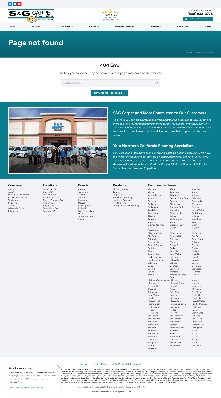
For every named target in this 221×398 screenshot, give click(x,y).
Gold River (175, 251)
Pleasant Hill (154, 301)
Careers (11, 206)
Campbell (196, 207)
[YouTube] (19, 4)
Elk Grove (196, 233)
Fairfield (152, 239)
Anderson (82, 189)
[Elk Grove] (59, 195)
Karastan (82, 200)
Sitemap (84, 364)
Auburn (195, 195)
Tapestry (82, 219)
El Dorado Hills (155, 233)
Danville (152, 222)
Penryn (173, 295)
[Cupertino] (59, 189)
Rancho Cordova (178, 304)
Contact (12, 189)
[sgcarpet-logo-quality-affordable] (31, 15)
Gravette (196, 254)
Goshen (195, 251)
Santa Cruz (153, 325)
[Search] (156, 83)
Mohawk (82, 208)
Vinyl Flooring (119, 203)
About (11, 192)
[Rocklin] (59, 203)
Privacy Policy (15, 211)
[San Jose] (59, 211)
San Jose (196, 316)
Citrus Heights (176, 213)
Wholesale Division (17, 208)
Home (189, 53)
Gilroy (151, 251)
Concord (152, 219)
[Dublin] (59, 192)
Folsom (195, 242)
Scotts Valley (198, 325)
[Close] (58, 366)
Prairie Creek (154, 304)
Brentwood (197, 204)
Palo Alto (174, 292)
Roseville (174, 313)
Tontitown (175, 337)
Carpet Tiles (118, 195)
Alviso (151, 192)
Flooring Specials (121, 189)
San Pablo (153, 322)
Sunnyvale (153, 334)
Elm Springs (153, 236)
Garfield (173, 248)
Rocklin (151, 310)
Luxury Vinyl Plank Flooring (126, 206)
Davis (172, 222)
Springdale (197, 328)
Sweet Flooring (85, 217)
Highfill (195, 257)
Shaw (80, 214)
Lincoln (195, 263)
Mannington (84, 206)
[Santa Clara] (59, 208)
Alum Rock (197, 189)
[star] (110, 11)
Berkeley (152, 204)
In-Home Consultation (18, 195)
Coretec (82, 198)
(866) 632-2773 (200, 14)
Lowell (151, 272)
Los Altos (174, 269)
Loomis (151, 269)
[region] (33, 378)
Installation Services (17, 198)
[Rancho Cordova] (59, 200)
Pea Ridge (196, 292)
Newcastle (197, 286)
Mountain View (177, 283)
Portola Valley (198, 301)
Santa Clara (197, 322)
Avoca (151, 198)
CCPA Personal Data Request (126, 364)
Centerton (153, 213)
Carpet (116, 192)
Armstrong (83, 192)
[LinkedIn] (15, 4)
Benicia (173, 201)
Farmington (197, 239)
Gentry (195, 248)
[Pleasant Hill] (59, 198)
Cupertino (196, 219)
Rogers (195, 310)
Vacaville (174, 340)
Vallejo (195, 340)
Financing (12, 203)
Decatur (195, 222)
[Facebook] (10, 4)
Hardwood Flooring (122, 198)
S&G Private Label (86, 211)
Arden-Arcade (155, 195)
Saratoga (174, 325)
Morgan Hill (153, 283)
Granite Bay (153, 254)
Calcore (81, 195)
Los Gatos (196, 269)
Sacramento (197, 313)
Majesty (82, 203)
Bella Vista (197, 198)
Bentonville (197, 201)
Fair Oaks (196, 236)
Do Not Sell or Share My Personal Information (27, 388)
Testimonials (14, 200)
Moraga (195, 280)
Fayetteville (153, 242)
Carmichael (175, 210)
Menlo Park (197, 275)
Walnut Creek (176, 343)
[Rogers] (59, 206)
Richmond (174, 307)
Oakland (152, 289)
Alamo (173, 189)
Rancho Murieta (199, 304)
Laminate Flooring (122, 200)
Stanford (152, 331)
